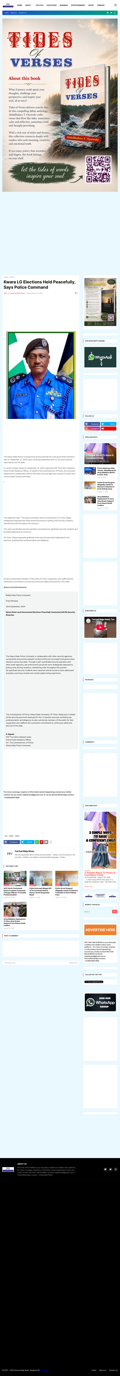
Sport (91, 5)
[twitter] (111, 13)
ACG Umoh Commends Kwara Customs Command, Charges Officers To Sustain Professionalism (15, 891)
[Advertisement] (60, 232)
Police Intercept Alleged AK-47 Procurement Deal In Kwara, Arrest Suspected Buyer (41, 891)
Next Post (73, 963)
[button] (116, 5)
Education (51, 5)
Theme (3, 1372)
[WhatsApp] (37, 842)
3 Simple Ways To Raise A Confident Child (99, 873)
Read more (88, 886)
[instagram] (114, 13)
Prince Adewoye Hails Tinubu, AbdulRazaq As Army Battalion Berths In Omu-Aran (106, 471)
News (27, 5)
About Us (14, 13)
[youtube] (108, 429)
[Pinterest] (42, 842)
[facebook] (107, 13)
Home (19, 5)
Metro (12, 277)
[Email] (46, 842)
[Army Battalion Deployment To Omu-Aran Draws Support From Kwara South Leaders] (90, 499)
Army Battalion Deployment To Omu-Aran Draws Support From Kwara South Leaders (15, 922)
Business (64, 5)
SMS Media (44, 1370)
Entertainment (78, 5)
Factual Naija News (24, 851)
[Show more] (51, 842)
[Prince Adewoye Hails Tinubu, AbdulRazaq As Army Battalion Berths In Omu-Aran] (90, 471)
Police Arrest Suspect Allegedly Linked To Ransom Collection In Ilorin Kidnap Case (66, 891)
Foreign (100, 5)
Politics (39, 5)
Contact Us (22, 13)
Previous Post (10, 963)
